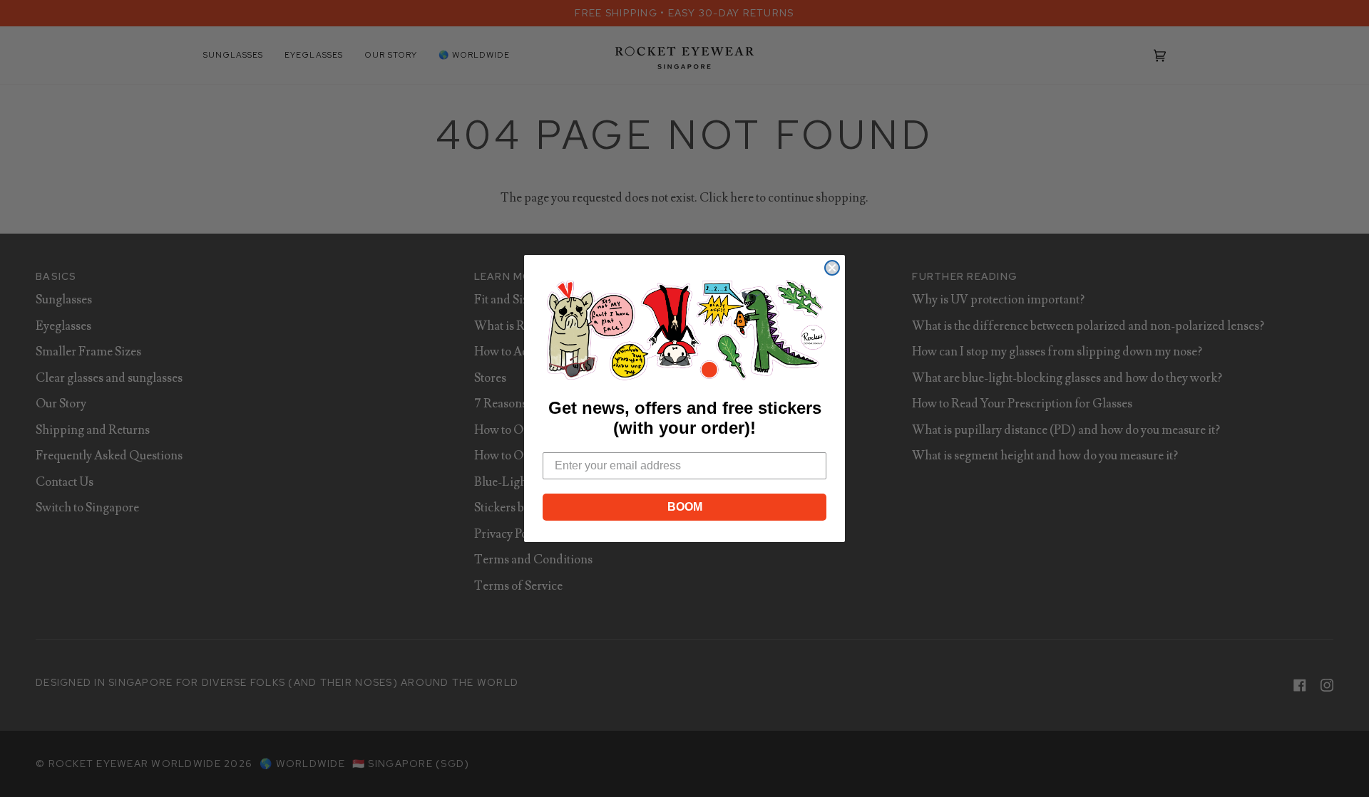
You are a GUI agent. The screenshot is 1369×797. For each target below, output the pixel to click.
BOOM (684, 507)
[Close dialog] (832, 268)
